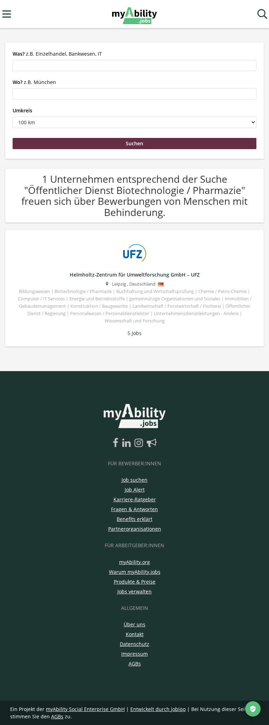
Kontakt (135, 634)
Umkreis (22, 110)
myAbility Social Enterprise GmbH (85, 709)
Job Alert (135, 489)
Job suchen (134, 479)
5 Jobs (134, 333)
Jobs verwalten (134, 591)
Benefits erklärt (134, 519)
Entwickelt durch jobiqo (158, 709)
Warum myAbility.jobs (134, 572)
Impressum (134, 653)
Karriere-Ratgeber (134, 499)
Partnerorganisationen (134, 528)
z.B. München (34, 82)
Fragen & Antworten (134, 509)
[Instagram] (139, 443)
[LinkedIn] (127, 443)
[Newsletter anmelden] (152, 443)
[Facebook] (117, 443)
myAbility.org (134, 562)
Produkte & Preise (135, 581)
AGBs (135, 663)
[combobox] (134, 65)
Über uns (134, 624)
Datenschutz (134, 644)
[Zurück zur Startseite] (134, 14)
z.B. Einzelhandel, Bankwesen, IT (57, 53)
